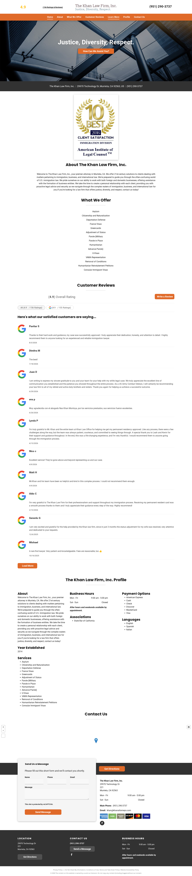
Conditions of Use (92, 870)
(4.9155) (61, 307)
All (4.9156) (31, 307)
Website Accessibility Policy (130, 870)
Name (27, 777)
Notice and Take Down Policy (109, 870)
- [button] (3, 730)
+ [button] (3, 727)
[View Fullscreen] (3, 735)
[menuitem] (50, 17)
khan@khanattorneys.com (119, 810)
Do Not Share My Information (75, 870)
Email (72, 777)
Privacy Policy (57, 870)
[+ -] (96, 743)
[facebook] (102, 823)
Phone (50, 777)
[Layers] (188, 727)
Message (28, 787)
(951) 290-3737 (160, 6)
